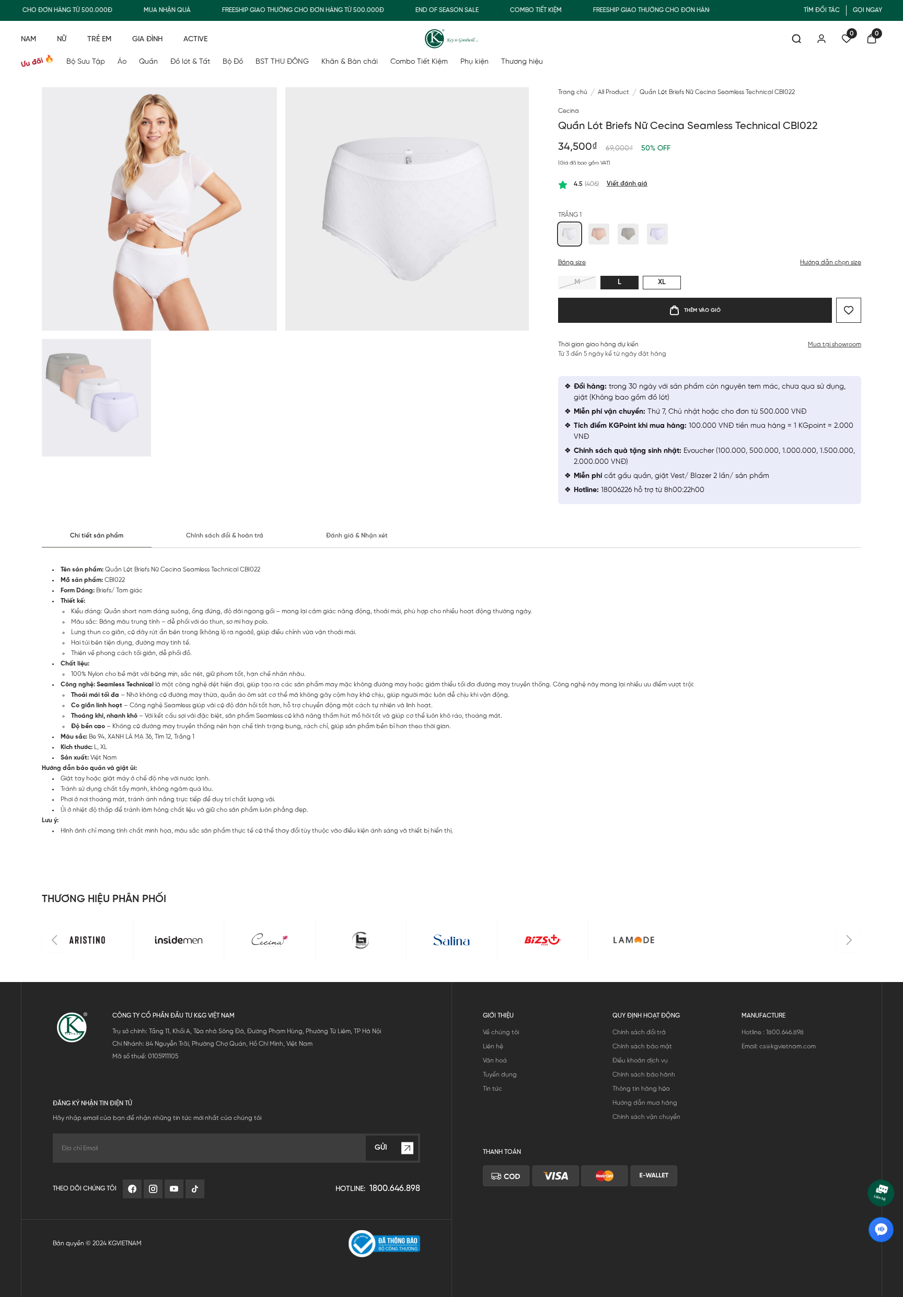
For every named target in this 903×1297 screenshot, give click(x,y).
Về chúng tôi (501, 1032)
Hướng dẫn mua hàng (644, 1103)
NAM (28, 39)
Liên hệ (493, 1046)
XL (662, 282)
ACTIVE (195, 39)
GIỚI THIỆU (498, 1015)
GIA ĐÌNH (147, 39)
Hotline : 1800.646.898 (773, 1032)
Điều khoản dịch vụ (640, 1060)
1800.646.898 (394, 1188)
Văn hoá (495, 1060)
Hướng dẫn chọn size (830, 262)
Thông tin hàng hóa (641, 1088)
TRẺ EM (99, 39)
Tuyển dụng (500, 1074)
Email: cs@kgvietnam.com (779, 1046)
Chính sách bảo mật (642, 1046)
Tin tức (492, 1088)
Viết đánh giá (627, 183)
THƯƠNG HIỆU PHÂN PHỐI (104, 899)
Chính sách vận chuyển (646, 1117)
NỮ (61, 39)
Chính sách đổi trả (639, 1032)
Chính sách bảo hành (643, 1074)
